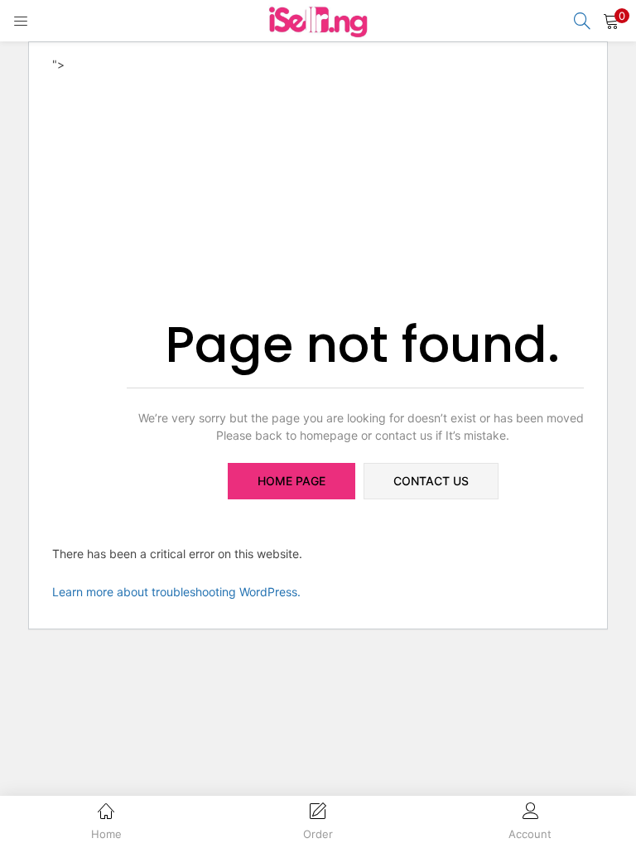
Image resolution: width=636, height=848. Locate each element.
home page (291, 481)
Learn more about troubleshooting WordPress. (176, 592)
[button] (611, 20)
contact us (431, 481)
